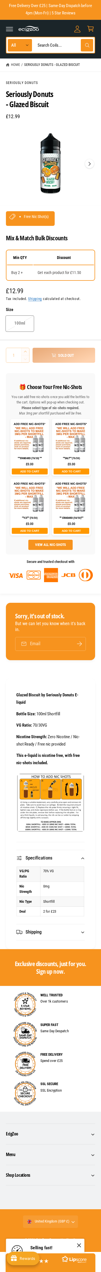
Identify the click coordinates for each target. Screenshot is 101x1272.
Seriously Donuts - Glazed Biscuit (52, 64)
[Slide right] (89, 163)
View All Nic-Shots (50, 545)
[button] (9, 28)
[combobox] (64, 45)
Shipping (35, 299)
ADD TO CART (29, 471)
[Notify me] (79, 644)
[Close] (79, 1245)
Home (15, 64)
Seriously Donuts (22, 83)
